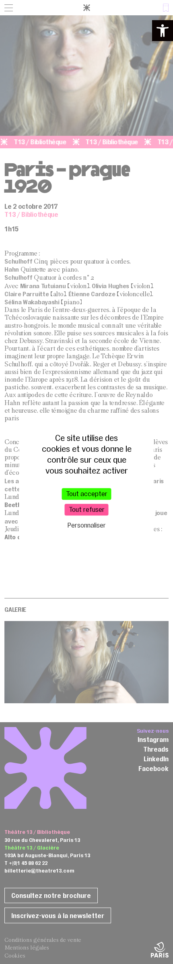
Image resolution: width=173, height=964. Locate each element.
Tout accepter (86, 494)
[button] (162, 30)
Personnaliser (87, 525)
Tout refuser (87, 509)
